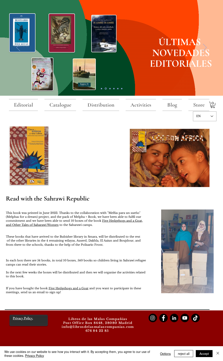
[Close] (217, 354)
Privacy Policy (34, 355)
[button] (212, 105)
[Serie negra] (114, 88)
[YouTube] (185, 318)
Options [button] (165, 353)
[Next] (205, 48)
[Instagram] (153, 318)
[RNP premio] (110, 88)
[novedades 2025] (106, 89)
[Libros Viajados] (101, 88)
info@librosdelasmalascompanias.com (98, 327)
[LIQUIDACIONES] (121, 88)
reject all (183, 353)
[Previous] (18, 48)
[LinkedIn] (174, 318)
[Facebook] (163, 318)
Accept (204, 353)
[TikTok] (195, 318)
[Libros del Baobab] (117, 88)
